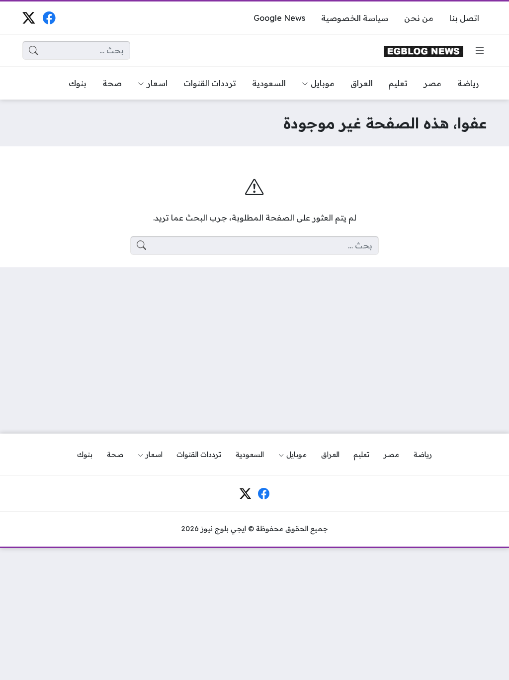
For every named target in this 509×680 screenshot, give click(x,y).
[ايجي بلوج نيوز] (423, 50)
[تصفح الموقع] (480, 50)
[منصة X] (28, 17)
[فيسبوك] (49, 17)
